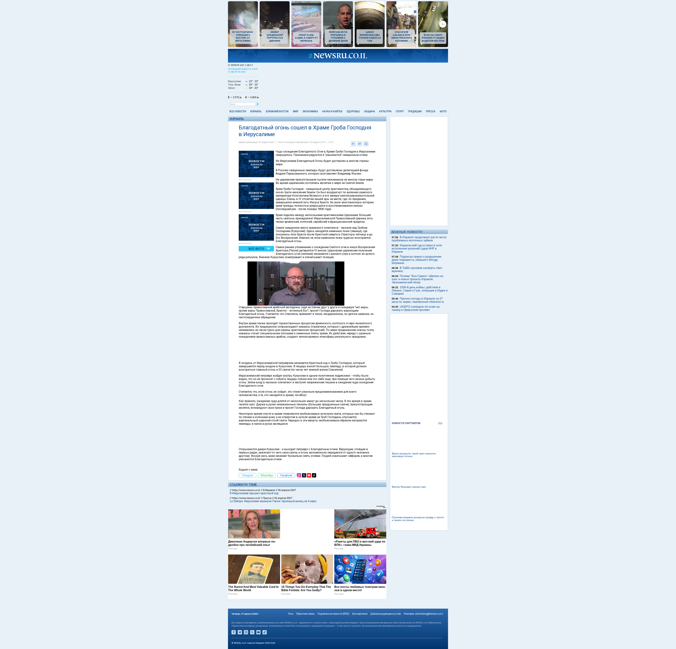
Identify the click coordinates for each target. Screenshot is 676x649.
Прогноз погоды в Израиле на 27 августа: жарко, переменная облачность (418, 300)
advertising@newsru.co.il (429, 613)
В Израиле (269, 490)
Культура (385, 111)
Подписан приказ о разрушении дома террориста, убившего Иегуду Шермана (416, 259)
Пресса (430, 111)
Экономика (310, 111)
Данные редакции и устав (385, 613)
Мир (295, 111)
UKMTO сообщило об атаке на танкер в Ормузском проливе (416, 308)
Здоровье (353, 111)
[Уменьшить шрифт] (353, 143)
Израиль (256, 111)
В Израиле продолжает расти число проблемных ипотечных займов (419, 239)
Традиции (415, 111)
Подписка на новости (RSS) (333, 613)
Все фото (256, 249)
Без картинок (360, 613)
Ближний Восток (277, 111)
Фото (443, 111)
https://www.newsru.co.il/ (246, 490)
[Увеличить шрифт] (359, 143)
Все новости (237, 111)
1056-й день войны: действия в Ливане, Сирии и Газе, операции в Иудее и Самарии (420, 290)
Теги (290, 613)
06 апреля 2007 (287, 490)
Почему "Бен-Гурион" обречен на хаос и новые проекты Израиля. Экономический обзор (417, 279)
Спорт (400, 111)
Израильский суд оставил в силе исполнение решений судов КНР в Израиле (417, 248)
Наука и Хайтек (332, 111)
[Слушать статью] (369, 143)
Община (369, 111)
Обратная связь (305, 613)
